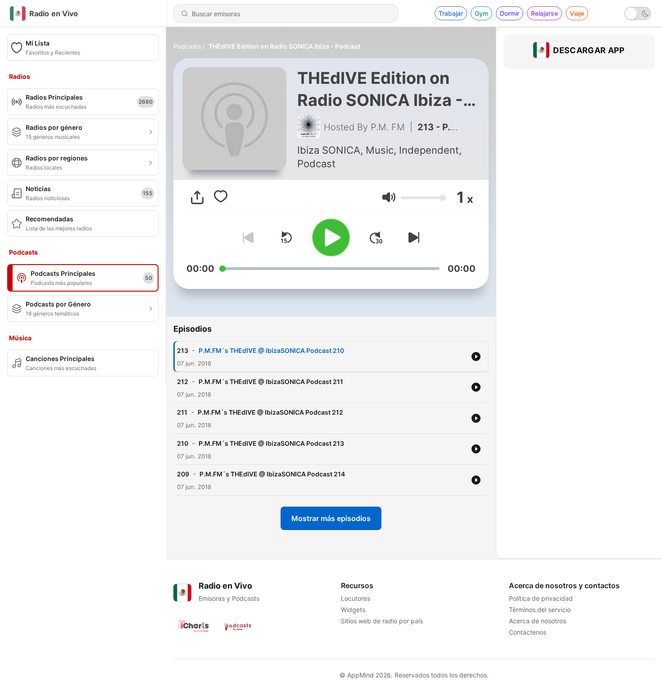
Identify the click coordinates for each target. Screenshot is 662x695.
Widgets (353, 609)
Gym (481, 13)
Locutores (355, 598)
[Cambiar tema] (637, 13)
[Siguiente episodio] (412, 237)
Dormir (509, 13)
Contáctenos (527, 632)
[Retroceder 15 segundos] (286, 237)
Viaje (577, 13)
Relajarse (544, 13)
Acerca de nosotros (537, 621)
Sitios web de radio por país (382, 621)
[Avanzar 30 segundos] (376, 237)
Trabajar (451, 13)
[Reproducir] (331, 237)
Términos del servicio (540, 609)
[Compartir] (197, 197)
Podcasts (187, 46)
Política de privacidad (541, 598)
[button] (388, 197)
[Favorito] (221, 197)
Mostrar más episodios (331, 518)
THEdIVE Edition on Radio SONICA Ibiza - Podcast (284, 46)
